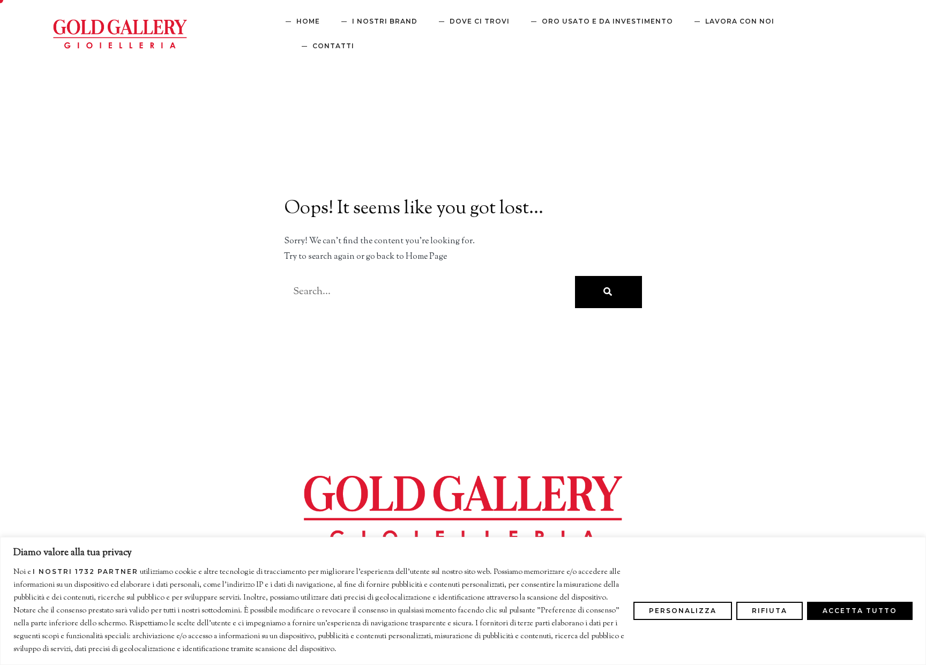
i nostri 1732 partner (85, 572)
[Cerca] (608, 292)
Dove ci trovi (480, 21)
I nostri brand (384, 21)
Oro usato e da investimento (607, 21)
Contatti (333, 46)
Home (308, 21)
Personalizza (682, 611)
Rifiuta (769, 611)
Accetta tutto (860, 611)
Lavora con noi (739, 21)
